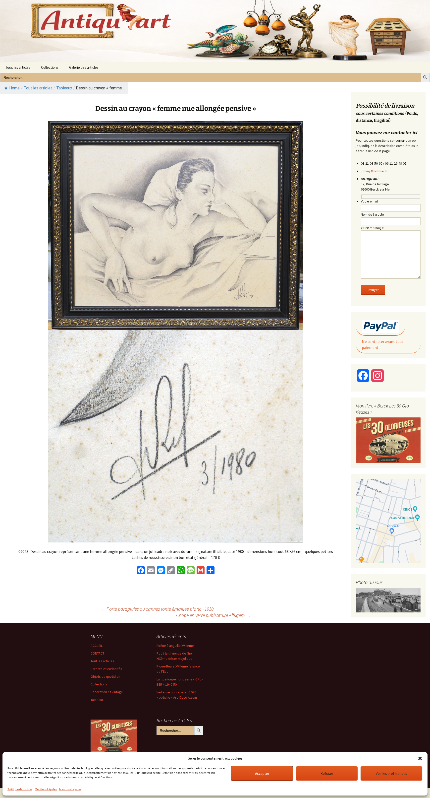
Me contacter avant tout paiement (382, 344)
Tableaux (64, 88)
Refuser (327, 773)
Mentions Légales (46, 789)
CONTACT (97, 653)
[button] (420, 758)
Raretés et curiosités (106, 668)
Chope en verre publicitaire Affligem (213, 615)
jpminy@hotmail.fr (374, 171)
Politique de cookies (19, 789)
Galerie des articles (84, 67)
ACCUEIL (97, 645)
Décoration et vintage (107, 692)
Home (14, 88)
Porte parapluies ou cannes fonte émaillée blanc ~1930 (157, 609)
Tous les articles (17, 67)
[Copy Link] (171, 571)
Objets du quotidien (105, 676)
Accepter (262, 773)
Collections (49, 67)
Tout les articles (102, 661)
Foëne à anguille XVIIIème (175, 645)
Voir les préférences (391, 773)
